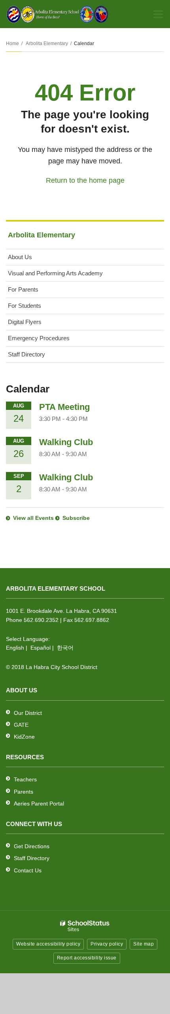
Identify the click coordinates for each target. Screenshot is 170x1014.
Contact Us (28, 870)
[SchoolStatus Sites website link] (85, 926)
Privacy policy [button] (107, 944)
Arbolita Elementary (47, 43)
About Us (20, 257)
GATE (21, 725)
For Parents (23, 289)
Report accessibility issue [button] (87, 958)
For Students (24, 305)
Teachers (25, 779)
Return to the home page (85, 180)
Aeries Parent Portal (39, 803)
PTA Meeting (64, 407)
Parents (23, 791)
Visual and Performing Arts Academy (55, 273)
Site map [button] (143, 944)
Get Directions (31, 846)
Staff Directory (26, 354)
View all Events (33, 518)
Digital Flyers (25, 321)
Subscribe (76, 518)
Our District (28, 713)
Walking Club (66, 442)
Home (12, 43)
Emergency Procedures (39, 338)
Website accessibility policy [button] (48, 944)
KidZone (24, 736)
